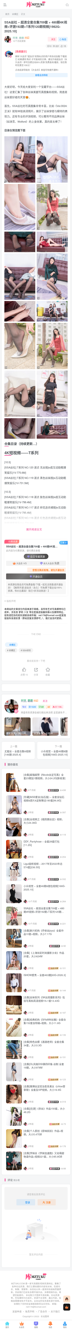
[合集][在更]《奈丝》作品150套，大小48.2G (44, 1110)
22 (42, 706)
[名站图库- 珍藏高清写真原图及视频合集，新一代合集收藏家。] (36, 1276)
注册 (48, 1202)
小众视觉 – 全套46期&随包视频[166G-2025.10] (44, 887)
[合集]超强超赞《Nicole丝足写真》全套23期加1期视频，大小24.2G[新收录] (44, 776)
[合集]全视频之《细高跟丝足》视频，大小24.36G (44, 820)
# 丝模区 (11, 650)
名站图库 (45, 1316)
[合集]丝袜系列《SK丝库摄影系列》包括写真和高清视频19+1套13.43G (44, 998)
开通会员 (37, 576)
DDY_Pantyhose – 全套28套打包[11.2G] (41, 843)
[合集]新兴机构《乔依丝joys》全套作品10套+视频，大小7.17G (44, 932)
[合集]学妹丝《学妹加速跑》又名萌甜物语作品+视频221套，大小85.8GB (44, 1154)
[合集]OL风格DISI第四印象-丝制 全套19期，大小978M (44, 1065)
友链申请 (16, 1311)
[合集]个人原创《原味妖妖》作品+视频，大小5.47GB (43, 1132)
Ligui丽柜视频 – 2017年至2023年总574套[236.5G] (43, 865)
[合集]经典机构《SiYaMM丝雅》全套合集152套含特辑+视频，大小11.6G (45, 1021)
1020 (33, 706)
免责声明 (29, 1311)
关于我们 (55, 1311)
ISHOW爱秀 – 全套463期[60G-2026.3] (45, 975)
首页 (7, 14)
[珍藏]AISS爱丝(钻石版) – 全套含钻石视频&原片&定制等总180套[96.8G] (44, 798)
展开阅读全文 (34, 529)
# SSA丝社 (26, 650)
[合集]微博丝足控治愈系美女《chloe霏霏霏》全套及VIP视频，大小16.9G (44, 1088)
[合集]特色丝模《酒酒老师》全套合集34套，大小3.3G (44, 1043)
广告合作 (42, 1311)
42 (49, 706)
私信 (64, 39)
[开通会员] (66, 1307)
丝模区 (15, 14)
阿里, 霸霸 (18, 37)
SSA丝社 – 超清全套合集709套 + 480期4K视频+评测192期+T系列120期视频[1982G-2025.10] (35, 26)
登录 (27, 1202)
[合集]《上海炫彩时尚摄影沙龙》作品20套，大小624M (44, 954)
